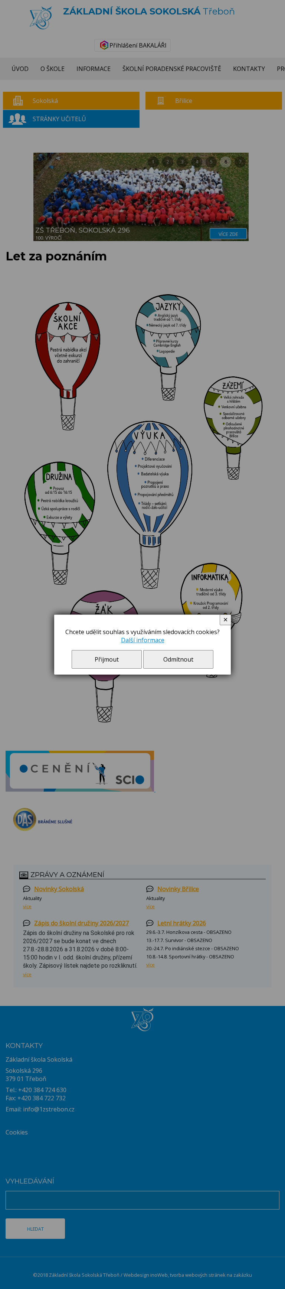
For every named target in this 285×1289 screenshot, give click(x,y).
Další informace (142, 640)
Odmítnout (178, 659)
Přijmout (107, 659)
